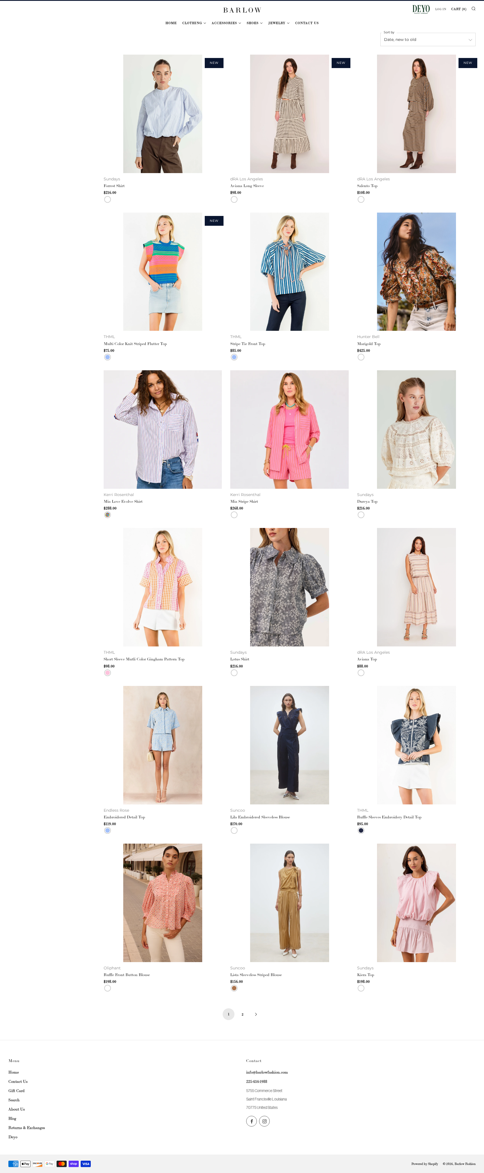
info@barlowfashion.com (267, 1072)
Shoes (253, 23)
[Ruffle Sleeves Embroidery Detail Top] (416, 745)
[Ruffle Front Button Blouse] (163, 903)
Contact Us (307, 23)
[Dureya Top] (416, 429)
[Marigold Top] (416, 272)
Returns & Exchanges (26, 1127)
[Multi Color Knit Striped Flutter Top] (163, 272)
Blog (12, 1118)
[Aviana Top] (416, 587)
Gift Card (16, 1090)
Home (171, 23)
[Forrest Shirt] (163, 114)
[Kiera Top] (416, 903)
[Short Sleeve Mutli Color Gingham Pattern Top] (163, 587)
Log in (440, 9)
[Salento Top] (416, 114)
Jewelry (276, 23)
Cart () (458, 9)
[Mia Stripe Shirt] (289, 429)
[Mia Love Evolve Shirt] (163, 429)
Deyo (12, 1136)
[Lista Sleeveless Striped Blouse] (289, 903)
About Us (16, 1109)
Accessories (224, 23)
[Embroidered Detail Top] (163, 745)
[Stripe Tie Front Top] (289, 272)
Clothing (192, 23)
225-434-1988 (256, 1081)
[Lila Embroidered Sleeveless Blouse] (289, 745)
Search (14, 1099)
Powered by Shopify (424, 1164)
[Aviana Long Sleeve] (289, 114)
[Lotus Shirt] (289, 587)
